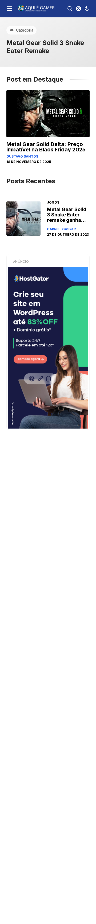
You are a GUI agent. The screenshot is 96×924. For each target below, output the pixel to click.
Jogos (53, 202)
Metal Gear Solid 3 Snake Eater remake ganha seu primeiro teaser (66, 220)
